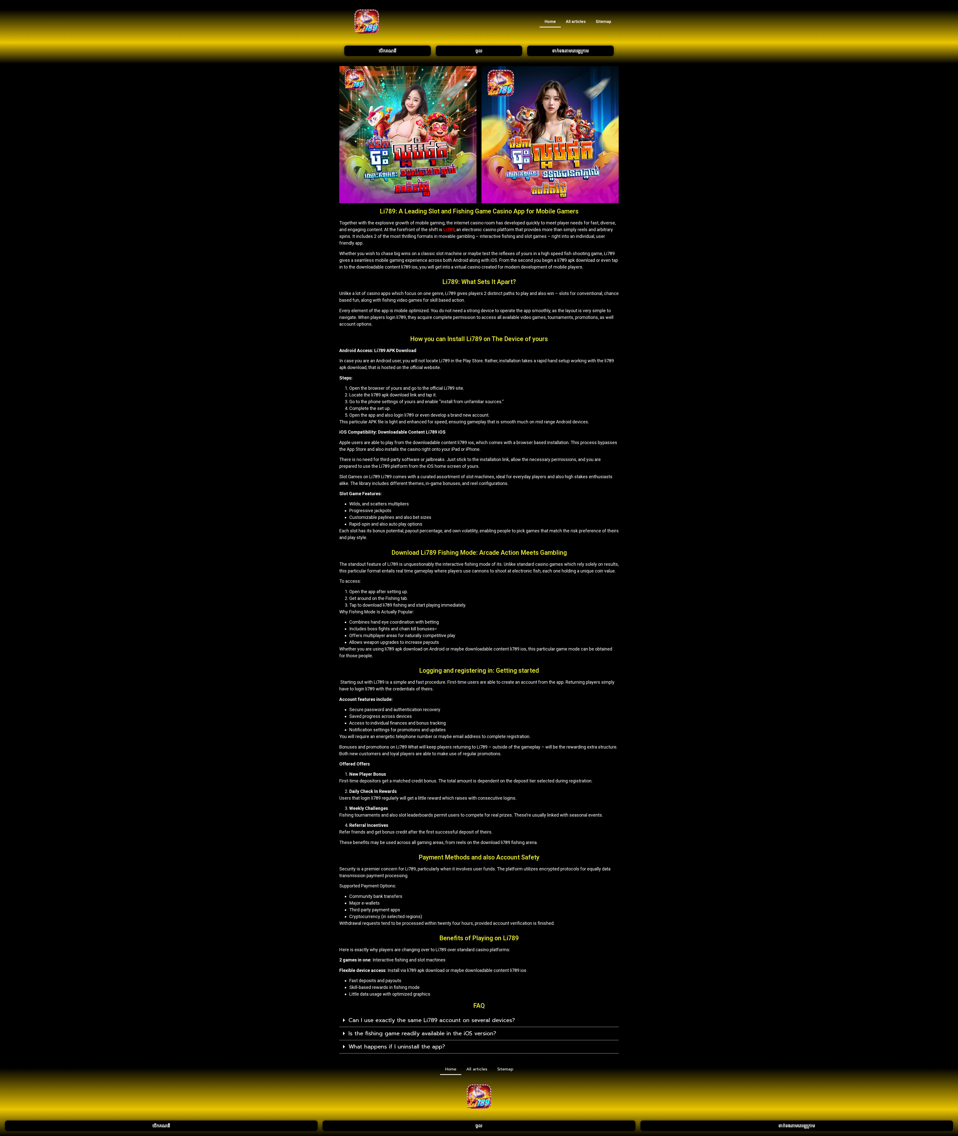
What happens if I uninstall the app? (397, 1046)
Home (550, 21)
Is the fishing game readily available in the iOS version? (422, 1033)
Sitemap (603, 21)
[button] (479, 1020)
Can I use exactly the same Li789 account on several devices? (432, 1020)
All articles (576, 21)
